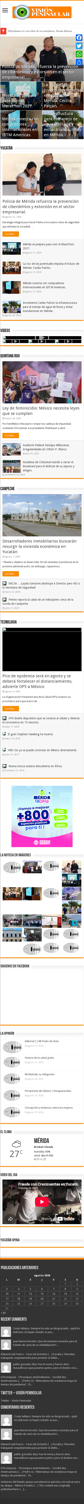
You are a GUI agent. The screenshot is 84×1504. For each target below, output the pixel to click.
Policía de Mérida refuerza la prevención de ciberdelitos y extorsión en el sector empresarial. (40, 72)
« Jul (3, 1312)
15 (65, 1293)
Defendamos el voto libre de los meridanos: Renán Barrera (40, 31)
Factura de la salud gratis (39, 1057)
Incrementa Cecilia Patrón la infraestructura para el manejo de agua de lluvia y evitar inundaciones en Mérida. (62, 118)
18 (18, 1298)
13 (42, 1293)
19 (30, 1298)
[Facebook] (79, 38)
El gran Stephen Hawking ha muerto (30, 734)
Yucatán (6, 148)
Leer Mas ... (11, 234)
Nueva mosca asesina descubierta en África (35, 766)
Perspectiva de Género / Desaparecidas (48, 1090)
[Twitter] (79, 46)
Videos (5, 331)
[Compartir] (79, 62)
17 (7, 1298)
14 (53, 1293)
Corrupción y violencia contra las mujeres (49, 1107)
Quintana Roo (10, 356)
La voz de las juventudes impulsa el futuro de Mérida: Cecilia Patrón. (63, 95)
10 (7, 1293)
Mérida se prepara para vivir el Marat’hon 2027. (19, 100)
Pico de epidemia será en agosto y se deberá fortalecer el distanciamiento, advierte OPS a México (37, 681)
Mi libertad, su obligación (39, 1074)
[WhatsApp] (79, 54)
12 (30, 1293)
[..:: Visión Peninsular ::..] (42, 11)
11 (18, 1293)
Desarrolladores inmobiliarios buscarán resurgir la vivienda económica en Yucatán (39, 546)
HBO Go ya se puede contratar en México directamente (42, 750)
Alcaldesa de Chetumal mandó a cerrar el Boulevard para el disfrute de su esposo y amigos (48, 466)
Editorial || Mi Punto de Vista (42, 1041)
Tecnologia (8, 622)
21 (53, 1298)
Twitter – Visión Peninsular (21, 1393)
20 (42, 1298)
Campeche (7, 489)
